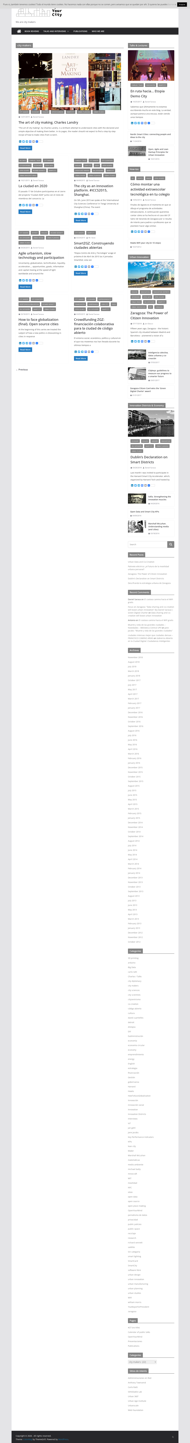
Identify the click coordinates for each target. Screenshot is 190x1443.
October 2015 (134, 776)
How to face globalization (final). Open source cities (38, 321)
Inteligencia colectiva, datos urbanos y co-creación (158, 355)
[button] (67, 31)
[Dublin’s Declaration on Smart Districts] (151, 423)
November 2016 (135, 717)
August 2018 (134, 662)
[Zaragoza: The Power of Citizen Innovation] (151, 275)
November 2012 (135, 937)
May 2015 (132, 799)
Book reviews (32, 31)
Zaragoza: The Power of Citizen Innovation (149, 315)
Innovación (150, 85)
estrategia (132, 1068)
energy (131, 1059)
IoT (129, 1123)
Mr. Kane (91, 238)
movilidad (132, 1183)
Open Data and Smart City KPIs (144, 511)
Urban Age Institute (137, 1401)
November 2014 (135, 827)
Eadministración (135, 1036)
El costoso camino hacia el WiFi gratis (156, 620)
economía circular (136, 1045)
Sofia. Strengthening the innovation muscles (159, 498)
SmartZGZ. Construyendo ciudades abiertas (94, 245)
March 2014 (133, 863)
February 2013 (134, 923)
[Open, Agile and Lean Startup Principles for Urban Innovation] (137, 154)
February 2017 (134, 703)
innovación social (136, 1105)
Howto (140, 178)
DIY (133, 178)
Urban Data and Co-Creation (141, 561)
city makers (24, 112)
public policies (134, 1224)
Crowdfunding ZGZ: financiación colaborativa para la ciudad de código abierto (94, 326)
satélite (131, 1247)
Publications (80, 31)
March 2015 (133, 808)
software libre (134, 1270)
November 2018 (135, 657)
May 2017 (132, 689)
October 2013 (134, 886)
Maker (148, 178)
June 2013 (132, 905)
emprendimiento (104, 299)
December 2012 (135, 932)
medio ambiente (135, 1164)
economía (38, 165)
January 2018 (134, 675)
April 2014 (132, 859)
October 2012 (134, 941)
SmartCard (133, 1261)
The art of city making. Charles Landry (48, 122)
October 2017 (134, 680)
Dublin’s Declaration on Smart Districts (148, 459)
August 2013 (134, 896)
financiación (80, 304)
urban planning (84, 112)
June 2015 (132, 795)
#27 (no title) (134, 1327)
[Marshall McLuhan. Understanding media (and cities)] (137, 528)
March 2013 (133, 919)
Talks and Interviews (54, 31)
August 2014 (134, 841)
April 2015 (132, 804)
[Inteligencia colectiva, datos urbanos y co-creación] (137, 357)
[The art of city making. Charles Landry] (69, 81)
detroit (35, 233)
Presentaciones (135, 1341)
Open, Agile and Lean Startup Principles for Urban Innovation (158, 152)
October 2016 (134, 721)
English (45, 112)
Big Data (23, 160)
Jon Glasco (149, 323)
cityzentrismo (25, 165)
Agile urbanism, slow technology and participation (41, 255)
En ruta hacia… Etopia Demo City (147, 93)
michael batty (134, 1169)
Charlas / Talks (34, 160)
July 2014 (132, 845)
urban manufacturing (28, 175)
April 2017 (132, 694)
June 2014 (132, 850)
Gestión (131, 1077)
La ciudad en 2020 (32, 186)
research (132, 1238)
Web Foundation (135, 1410)
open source (24, 170)
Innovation (145, 292)
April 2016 (132, 749)
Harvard (155, 441)
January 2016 (134, 763)
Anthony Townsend (137, 1382)
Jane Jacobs (133, 1132)
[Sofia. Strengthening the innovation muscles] (137, 500)
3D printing (133, 958)
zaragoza (159, 307)
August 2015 (134, 785)
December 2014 (135, 822)
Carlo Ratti (133, 1387)
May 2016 (132, 744)
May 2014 (132, 854)
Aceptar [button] (182, 4)
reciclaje (132, 1233)
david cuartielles (135, 1017)
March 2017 (133, 698)
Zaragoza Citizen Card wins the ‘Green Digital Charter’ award (148, 390)
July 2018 (132, 666)
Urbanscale (133, 1405)
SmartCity (70, 112)
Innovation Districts (161, 292)
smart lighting (134, 1256)
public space (136, 302)
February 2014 (134, 868)
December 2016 (135, 712)
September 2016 (135, 726)
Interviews (136, 297)
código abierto (134, 1008)
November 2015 (135, 772)
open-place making (82, 170)
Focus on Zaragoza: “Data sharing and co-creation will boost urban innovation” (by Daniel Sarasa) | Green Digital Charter (151, 610)
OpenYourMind (57, 112)
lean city (87, 165)
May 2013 (132, 909)
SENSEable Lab (135, 1391)
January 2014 (134, 873)
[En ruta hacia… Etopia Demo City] (151, 65)
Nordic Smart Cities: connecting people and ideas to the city (150, 135)
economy (35, 112)
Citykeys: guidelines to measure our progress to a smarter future (159, 373)
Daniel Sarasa (38, 117)
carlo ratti (132, 972)
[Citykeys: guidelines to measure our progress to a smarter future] (137, 375)
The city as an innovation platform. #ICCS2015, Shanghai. (93, 190)
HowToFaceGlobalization (29, 304)
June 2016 (132, 740)
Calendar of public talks (139, 1332)
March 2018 (133, 671)
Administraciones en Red (139, 1378)
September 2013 (135, 891)
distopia (131, 1027)
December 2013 (135, 877)
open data (49, 165)
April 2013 (132, 914)
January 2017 (134, 707)
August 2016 (134, 730)
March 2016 (133, 753)
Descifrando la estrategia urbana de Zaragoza (149, 583)
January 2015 (134, 818)
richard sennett (39, 170)
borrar (171, 4)
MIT (129, 1178)
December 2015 (135, 767)
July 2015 (132, 790)
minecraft (132, 1173)
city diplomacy (134, 981)
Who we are (98, 31)
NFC (130, 1187)
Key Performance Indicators (141, 1137)
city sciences (134, 990)
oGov (97, 165)
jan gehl (131, 1128)
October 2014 (134, 831)
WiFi (150, 307)
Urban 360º (133, 1396)
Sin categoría (98, 170)
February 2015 (134, 813)
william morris (134, 1302)
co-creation (133, 1004)
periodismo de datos (137, 1215)
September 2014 (135, 836)
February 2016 (134, 758)
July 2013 (132, 900)
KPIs (130, 1141)
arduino (131, 962)
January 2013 (134, 928)
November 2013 (135, 882)
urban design (80, 175)
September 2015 (135, 781)
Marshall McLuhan (136, 1155)
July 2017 (132, 685)
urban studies (99, 112)
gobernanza (93, 304)
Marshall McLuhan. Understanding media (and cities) (158, 526)
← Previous (22, 369)
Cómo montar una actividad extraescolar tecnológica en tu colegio (150, 189)
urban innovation (138, 307)
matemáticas (134, 1160)
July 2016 (132, 735)
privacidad (133, 1219)
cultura (131, 1013)
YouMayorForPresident (138, 1306)
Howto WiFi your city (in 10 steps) (145, 243)
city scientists (107, 160)
